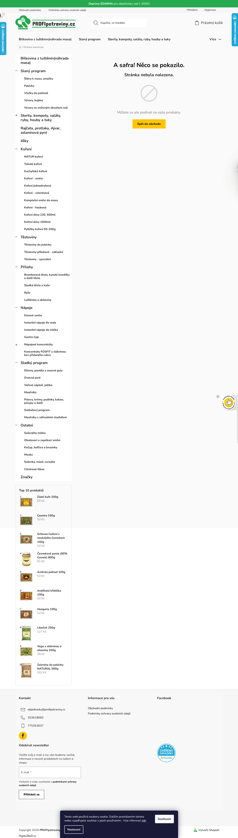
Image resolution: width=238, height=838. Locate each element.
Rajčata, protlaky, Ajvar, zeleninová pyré (40, 130)
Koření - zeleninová (36, 193)
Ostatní (27, 425)
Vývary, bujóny (33, 100)
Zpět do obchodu (149, 124)
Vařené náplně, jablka (38, 385)
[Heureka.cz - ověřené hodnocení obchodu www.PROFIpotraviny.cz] (166, 753)
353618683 (36, 718)
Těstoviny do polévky (37, 245)
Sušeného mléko (35, 433)
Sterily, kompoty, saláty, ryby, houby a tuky (41, 117)
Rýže (27, 293)
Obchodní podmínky (30, 10)
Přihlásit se (31, 794)
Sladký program (34, 362)
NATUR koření (33, 157)
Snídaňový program (37, 410)
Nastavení (73, 829)
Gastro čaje (31, 337)
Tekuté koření (33, 164)
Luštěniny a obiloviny (37, 300)
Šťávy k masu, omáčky (38, 79)
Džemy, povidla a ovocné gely (43, 370)
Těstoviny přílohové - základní (43, 252)
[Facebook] (23, 736)
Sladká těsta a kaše (37, 285)
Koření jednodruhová (37, 186)
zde (144, 821)
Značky (27, 477)
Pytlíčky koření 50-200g (40, 229)
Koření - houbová (35, 207)
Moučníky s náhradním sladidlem (45, 417)
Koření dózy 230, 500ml (39, 215)
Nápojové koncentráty (38, 344)
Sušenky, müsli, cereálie (39, 462)
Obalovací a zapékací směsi (42, 440)
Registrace (210, 10)
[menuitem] (45, 39)
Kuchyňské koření (35, 171)
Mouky (28, 455)
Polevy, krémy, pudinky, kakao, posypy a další (44, 401)
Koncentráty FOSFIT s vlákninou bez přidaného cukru (45, 353)
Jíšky (24, 140)
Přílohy (27, 267)
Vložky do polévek (36, 93)
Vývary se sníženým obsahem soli (46, 108)
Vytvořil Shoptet (208, 830)
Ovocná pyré (32, 378)
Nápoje (26, 307)
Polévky (29, 86)
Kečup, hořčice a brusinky (40, 447)
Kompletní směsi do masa (41, 200)
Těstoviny (29, 237)
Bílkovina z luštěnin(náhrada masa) (45, 60)
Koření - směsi (33, 178)
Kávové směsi (33, 315)
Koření (26, 149)
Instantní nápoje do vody (40, 323)
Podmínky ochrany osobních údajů (67, 10)
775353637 (36, 726)
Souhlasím (164, 819)
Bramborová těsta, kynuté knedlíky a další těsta (47, 276)
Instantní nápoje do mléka (41, 330)
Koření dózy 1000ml (37, 222)
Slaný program (33, 70)
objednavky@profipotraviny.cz (46, 709)
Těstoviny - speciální (37, 259)
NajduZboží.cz (27, 836)
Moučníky (30, 392)
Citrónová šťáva (34, 469)
